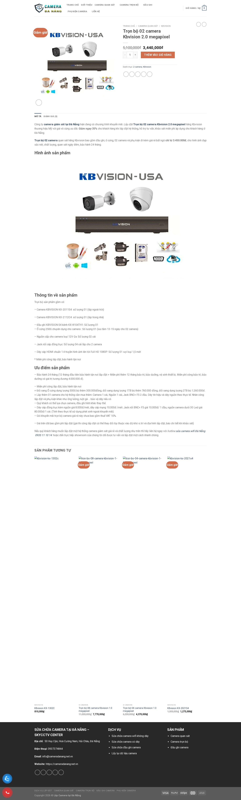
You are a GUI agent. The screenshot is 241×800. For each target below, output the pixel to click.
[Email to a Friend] (138, 74)
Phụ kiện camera (77, 11)
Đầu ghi (147, 5)
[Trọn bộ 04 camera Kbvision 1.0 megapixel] (143, 579)
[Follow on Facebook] (37, 772)
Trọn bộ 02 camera (46, 140)
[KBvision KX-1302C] (54, 579)
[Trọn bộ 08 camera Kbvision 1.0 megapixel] (99, 579)
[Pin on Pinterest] (143, 74)
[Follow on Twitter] (49, 772)
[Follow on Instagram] (43, 772)
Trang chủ (73, 5)
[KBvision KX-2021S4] (187, 579)
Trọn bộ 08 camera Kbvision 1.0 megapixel (95, 710)
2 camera (137, 67)
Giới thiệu (86, 5)
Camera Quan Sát (148, 26)
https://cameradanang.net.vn (62, 764)
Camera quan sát (180, 736)
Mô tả (37, 116)
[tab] (37, 116)
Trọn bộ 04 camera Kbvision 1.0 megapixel (139, 710)
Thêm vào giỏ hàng (157, 54)
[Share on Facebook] (126, 74)
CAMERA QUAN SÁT (105, 5)
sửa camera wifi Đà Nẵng (190, 431)
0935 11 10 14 (43, 435)
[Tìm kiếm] (179, 8)
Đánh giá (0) (50, 116)
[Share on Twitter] (132, 74)
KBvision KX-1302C (44, 708)
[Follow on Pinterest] (61, 772)
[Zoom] (39, 102)
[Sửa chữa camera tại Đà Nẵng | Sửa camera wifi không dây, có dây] (48, 8)
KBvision (166, 26)
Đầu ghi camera (179, 747)
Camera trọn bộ (129, 5)
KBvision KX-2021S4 (178, 708)
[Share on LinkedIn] (149, 74)
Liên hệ (96, 11)
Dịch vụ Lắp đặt (43, 791)
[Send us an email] (55, 772)
